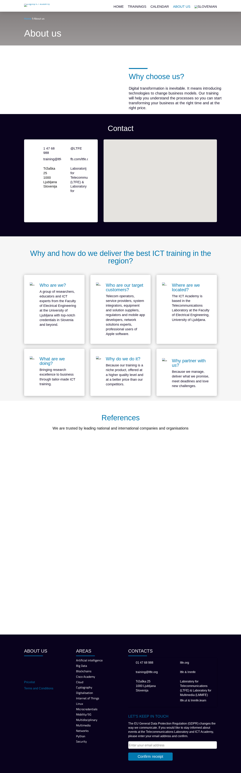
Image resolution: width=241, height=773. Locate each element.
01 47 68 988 (144, 662)
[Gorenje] (43, 607)
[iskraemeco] (120, 607)
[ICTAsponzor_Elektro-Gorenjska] (198, 487)
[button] (161, 177)
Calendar (159, 6)
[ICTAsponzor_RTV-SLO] (198, 457)
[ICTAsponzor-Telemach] (120, 487)
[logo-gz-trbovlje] (198, 577)
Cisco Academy (85, 676)
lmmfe (192, 672)
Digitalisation (84, 693)
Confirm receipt (150, 756)
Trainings (137, 6)
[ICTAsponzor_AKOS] (159, 457)
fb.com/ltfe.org (81, 159)
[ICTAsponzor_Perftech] (198, 517)
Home (119, 6)
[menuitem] (205, 7)
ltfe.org (184, 662)
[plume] (159, 547)
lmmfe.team (198, 700)
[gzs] (82, 577)
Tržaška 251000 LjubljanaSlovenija (146, 686)
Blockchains (83, 671)
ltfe (182, 672)
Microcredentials (86, 709)
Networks (82, 730)
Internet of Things (87, 698)
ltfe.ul (183, 700)
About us (181, 6)
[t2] (159, 577)
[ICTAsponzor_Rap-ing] (43, 547)
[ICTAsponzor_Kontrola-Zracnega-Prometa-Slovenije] (82, 517)
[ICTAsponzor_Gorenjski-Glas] (82, 547)
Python (80, 736)
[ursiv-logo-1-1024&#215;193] (198, 547)
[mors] (120, 547)
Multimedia (83, 725)
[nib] (120, 577)
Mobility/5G (83, 714)
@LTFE (76, 148)
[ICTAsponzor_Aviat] (120, 517)
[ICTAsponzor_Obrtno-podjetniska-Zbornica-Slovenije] (43, 517)
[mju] (82, 607)
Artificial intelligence (89, 660)
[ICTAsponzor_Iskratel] (82, 457)
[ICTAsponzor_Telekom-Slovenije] (43, 457)
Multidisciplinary (86, 720)
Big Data (81, 665)
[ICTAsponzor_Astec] (159, 517)
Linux (79, 703)
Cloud (79, 682)
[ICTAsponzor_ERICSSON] (159, 487)
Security (81, 741)
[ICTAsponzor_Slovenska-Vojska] (43, 487)
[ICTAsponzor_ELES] (120, 457)
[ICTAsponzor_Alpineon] (82, 487)
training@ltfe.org (55, 159)
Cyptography (84, 687)
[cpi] (43, 577)
